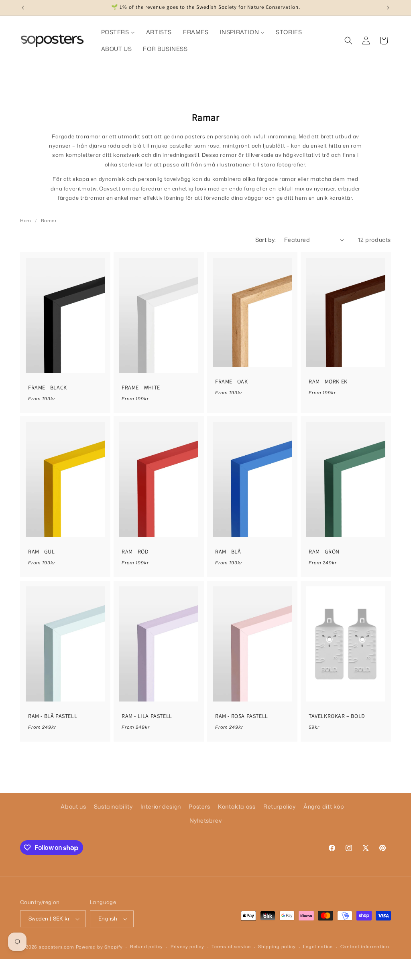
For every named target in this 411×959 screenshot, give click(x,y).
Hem (25, 220)
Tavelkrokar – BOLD (337, 716)
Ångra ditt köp (323, 806)
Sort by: (265, 239)
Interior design (160, 806)
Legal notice (317, 946)
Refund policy (146, 946)
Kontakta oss (236, 806)
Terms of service (231, 946)
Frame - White (141, 387)
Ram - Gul (41, 551)
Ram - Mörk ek (328, 381)
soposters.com (56, 947)
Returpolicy (279, 806)
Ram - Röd (135, 551)
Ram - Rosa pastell (241, 716)
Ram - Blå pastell (52, 716)
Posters (199, 806)
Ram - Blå (228, 551)
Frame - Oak (231, 381)
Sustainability (113, 806)
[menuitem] (118, 32)
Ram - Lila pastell (147, 716)
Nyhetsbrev (205, 820)
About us (73, 806)
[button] (348, 40)
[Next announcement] (388, 7)
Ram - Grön (324, 551)
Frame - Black (47, 387)
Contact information (364, 946)
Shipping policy (277, 946)
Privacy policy (187, 946)
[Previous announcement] (23, 7)
